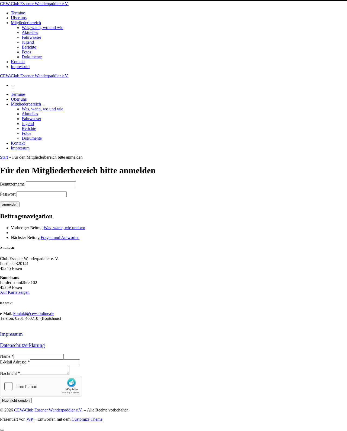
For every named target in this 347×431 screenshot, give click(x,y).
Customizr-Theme (87, 419)
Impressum (11, 334)
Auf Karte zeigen (15, 292)
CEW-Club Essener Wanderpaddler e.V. (48, 410)
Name (7, 356)
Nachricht (10, 373)
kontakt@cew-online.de (33, 313)
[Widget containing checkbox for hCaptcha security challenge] (41, 386)
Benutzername (12, 184)
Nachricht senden (16, 400)
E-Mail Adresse (15, 362)
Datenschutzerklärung (22, 345)
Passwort (7, 194)
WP (30, 419)
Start (4, 157)
